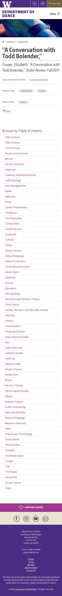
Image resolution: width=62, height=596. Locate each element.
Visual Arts (11, 477)
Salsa (8, 428)
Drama (9, 283)
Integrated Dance (15, 331)
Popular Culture (14, 401)
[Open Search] (43, 3)
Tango (9, 461)
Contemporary (13, 229)
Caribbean (11, 212)
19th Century (12, 137)
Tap (7, 466)
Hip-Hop (10, 315)
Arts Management (15, 185)
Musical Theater (14, 385)
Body (8, 202)
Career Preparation (16, 207)
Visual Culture (13, 482)
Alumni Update (31, 567)
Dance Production (15, 261)
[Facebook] (17, 519)
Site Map (31, 564)
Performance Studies (17, 391)
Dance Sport (12, 272)
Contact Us (31, 570)
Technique (11, 471)
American (10, 169)
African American (14, 164)
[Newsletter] (45, 519)
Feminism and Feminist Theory (22, 299)
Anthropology (13, 180)
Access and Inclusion (16, 153)
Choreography (13, 218)
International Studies (17, 337)
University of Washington (26, 589)
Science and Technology (18, 434)
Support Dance (33, 507)
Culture (9, 239)
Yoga (8, 488)
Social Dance (12, 439)
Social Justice (12, 444)
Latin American (13, 347)
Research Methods (15, 423)
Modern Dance (13, 369)
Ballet (8, 191)
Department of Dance (18, 14)
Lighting (10, 358)
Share (7, 111)
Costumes (10, 234)
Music (8, 380)
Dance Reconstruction (17, 266)
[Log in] (34, 3)
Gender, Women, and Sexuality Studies (26, 310)
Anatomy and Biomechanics (20, 175)
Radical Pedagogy (15, 417)
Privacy (31, 559)
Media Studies (13, 364)
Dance (23, 102)
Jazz (7, 342)
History (9, 320)
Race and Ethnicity (15, 412)
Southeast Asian (14, 455)
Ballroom (10, 196)
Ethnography (12, 293)
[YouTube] (36, 519)
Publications (22, 41)
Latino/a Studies (14, 353)
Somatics (10, 450)
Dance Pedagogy (14, 256)
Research (11, 41)
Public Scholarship (15, 407)
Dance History (13, 250)
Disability (10, 277)
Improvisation (13, 326)
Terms (31, 562)
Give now (56, 3)
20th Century (12, 142)
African (9, 158)
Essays (42, 91)
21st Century (12, 148)
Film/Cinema (12, 304)
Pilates (9, 396)
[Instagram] (26, 519)
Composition (12, 223)
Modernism (11, 374)
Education (10, 288)
